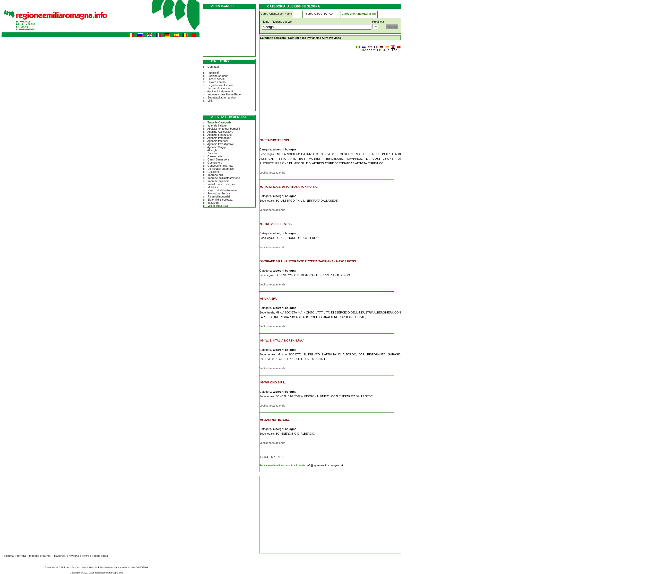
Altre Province (331, 37)
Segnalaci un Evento (220, 85)
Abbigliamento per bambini (223, 128)
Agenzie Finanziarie (219, 134)
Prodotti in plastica (218, 193)
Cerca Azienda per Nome (276, 13)
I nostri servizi (216, 78)
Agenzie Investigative (220, 144)
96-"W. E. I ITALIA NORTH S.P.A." (282, 340)
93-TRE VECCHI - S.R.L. (276, 224)
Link (210, 100)
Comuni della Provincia (303, 37)
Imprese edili (215, 174)
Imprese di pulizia (218, 181)
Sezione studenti (217, 75)
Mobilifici (212, 187)
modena (34, 555)
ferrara (21, 555)
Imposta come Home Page (224, 94)
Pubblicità (213, 72)
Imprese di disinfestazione (223, 178)
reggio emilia (100, 555)
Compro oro (214, 162)
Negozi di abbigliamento (222, 190)
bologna (9, 555)
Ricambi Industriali (218, 196)
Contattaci (213, 66)
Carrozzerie (214, 156)
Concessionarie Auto (220, 165)
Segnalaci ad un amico (221, 97)
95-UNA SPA (268, 298)
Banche (212, 153)
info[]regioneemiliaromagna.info (325, 465)
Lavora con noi (216, 82)
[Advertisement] (302, 93)
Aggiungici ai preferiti (220, 91)
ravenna (74, 555)
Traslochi (213, 202)
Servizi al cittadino (218, 88)
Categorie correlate (273, 37)
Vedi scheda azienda (272, 172)
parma (46, 555)
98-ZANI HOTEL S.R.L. (275, 419)
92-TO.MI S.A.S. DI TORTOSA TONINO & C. (289, 186)
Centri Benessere (218, 159)
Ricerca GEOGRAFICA (318, 13)
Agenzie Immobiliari (219, 137)
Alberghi (212, 150)
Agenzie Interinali (217, 140)
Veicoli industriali (217, 205)
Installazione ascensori (221, 184)
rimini (85, 555)
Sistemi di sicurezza (219, 199)
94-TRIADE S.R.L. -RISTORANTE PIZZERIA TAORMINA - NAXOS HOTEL (308, 261)
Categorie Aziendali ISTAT (359, 13)
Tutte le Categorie (219, 122)
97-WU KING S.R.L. (273, 382)
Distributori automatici (220, 168)
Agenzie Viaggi (216, 147)
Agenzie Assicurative (220, 131)
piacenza (59, 555)
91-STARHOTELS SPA (275, 140)
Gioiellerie (213, 171)
